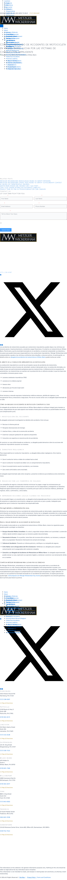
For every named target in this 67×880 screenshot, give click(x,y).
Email (2, 203)
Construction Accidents (13, 44)
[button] (0, 275)
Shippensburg (10, 11)
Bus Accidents (10, 38)
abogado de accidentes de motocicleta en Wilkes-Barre (28, 357)
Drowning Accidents (14, 67)
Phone (36, 203)
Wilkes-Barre (10, 13)
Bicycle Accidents (11, 36)
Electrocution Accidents (15, 48)
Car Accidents (10, 40)
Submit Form (6, 230)
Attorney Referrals (12, 32)
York (7, 17)
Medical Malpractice (12, 50)
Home (6, 28)
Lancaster (9, 7)
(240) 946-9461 (5, 831)
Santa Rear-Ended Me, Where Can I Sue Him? (19, 186)
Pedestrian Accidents (13, 56)
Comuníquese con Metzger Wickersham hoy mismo (24, 575)
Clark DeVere (10, 34)
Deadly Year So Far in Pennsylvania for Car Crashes (23, 189)
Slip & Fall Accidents (14, 61)
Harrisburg (9, 5)
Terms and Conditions (44, 877)
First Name (3, 195)
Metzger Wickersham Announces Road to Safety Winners (25, 181)
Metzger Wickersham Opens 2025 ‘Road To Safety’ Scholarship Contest (31, 183)
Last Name (37, 195)
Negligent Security (14, 69)
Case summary (4, 211)
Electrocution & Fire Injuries (14, 64)
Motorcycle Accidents (13, 52)
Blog (5, 7)
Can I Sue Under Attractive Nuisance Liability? (20, 187)
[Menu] (1, 25)
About (6, 30)
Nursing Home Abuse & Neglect (16, 54)
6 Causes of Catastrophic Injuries (14, 184)
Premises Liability (11, 59)
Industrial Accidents (14, 46)
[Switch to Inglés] (7, 42)
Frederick (9, 3)
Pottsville (9, 9)
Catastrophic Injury (12, 42)
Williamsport (10, 15)
